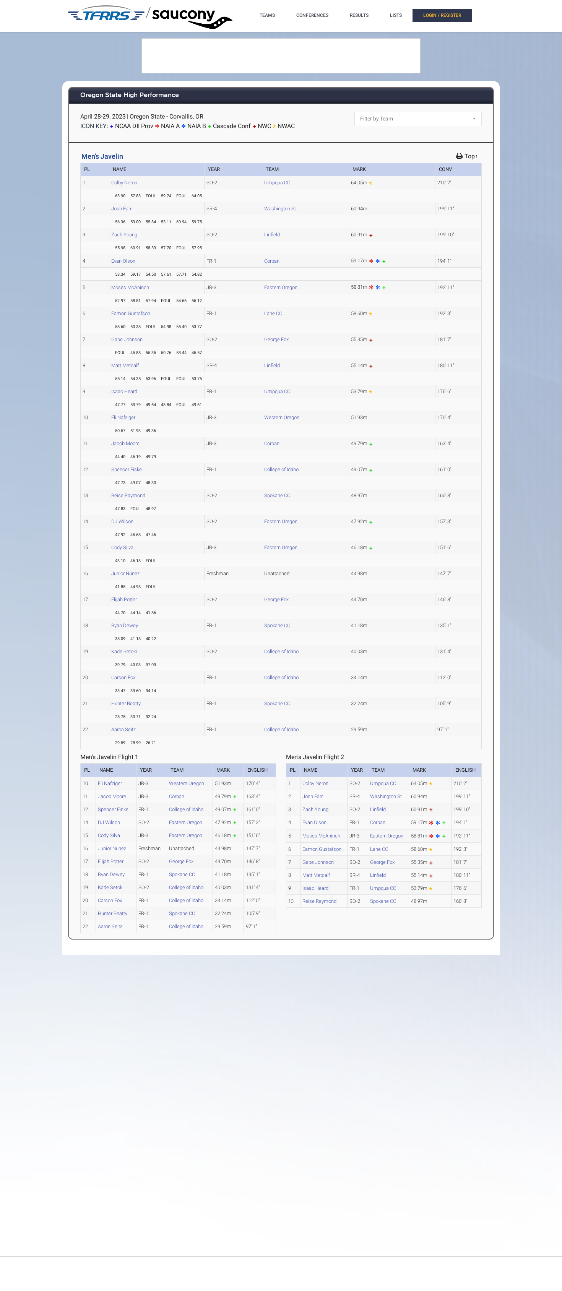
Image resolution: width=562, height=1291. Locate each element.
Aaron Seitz (123, 729)
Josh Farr (121, 208)
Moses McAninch (130, 287)
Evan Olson (123, 261)
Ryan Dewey (124, 625)
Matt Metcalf (125, 365)
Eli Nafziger (123, 417)
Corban (271, 261)
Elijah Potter (124, 599)
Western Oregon (281, 417)
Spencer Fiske (126, 469)
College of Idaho (281, 469)
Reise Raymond (128, 495)
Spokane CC (277, 495)
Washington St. (280, 208)
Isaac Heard (124, 391)
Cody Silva (122, 547)
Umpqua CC (277, 182)
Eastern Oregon (280, 287)
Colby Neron (124, 182)
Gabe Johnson (127, 339)
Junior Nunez (125, 573)
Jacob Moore (125, 443)
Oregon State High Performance (129, 95)
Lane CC (273, 313)
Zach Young (124, 234)
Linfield (272, 234)
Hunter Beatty (126, 703)
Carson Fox (123, 677)
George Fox (276, 339)
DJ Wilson (122, 521)
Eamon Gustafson (130, 313)
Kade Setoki (124, 651)
